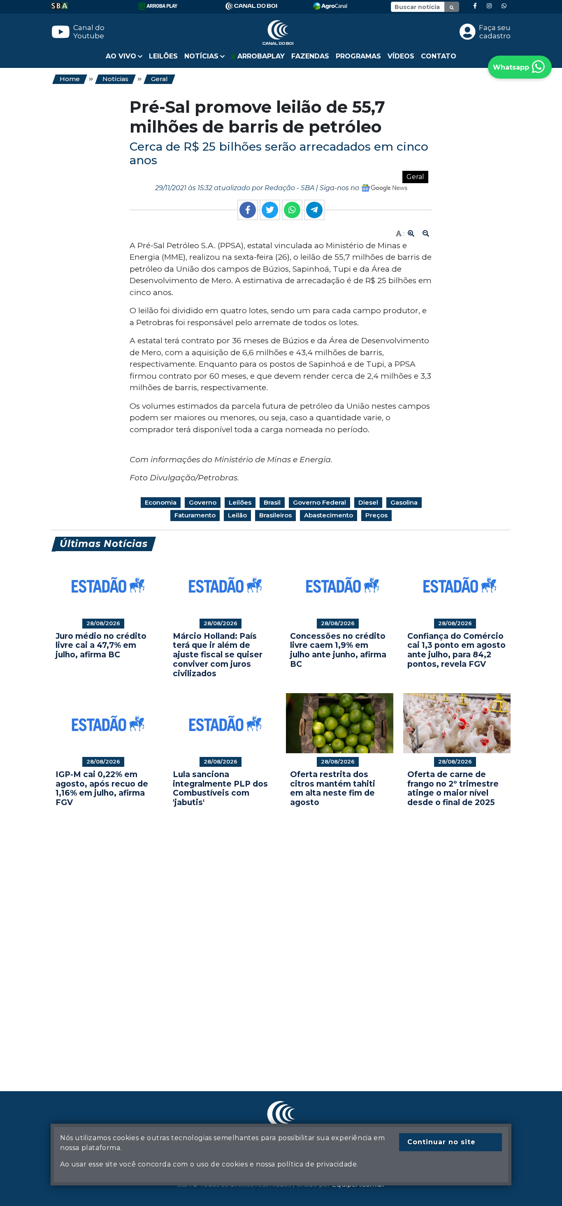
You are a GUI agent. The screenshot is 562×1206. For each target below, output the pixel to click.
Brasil (272, 502)
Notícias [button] (201, 56)
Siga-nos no (340, 188)
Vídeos (401, 56)
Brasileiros (275, 515)
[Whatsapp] (504, 6)
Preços (376, 515)
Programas (358, 56)
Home (70, 79)
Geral (159, 79)
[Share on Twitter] (270, 210)
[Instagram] (489, 6)
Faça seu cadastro (495, 31)
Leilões (163, 56)
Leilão (237, 515)
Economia (160, 502)
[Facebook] (475, 6)
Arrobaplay (260, 56)
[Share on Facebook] (247, 210)
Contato (438, 56)
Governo (202, 502)
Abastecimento (328, 515)
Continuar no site (441, 1142)
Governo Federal (319, 502)
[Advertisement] (281, 937)
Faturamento (195, 515)
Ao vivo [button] (121, 56)
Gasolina (404, 502)
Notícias (115, 79)
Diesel (368, 502)
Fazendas (310, 56)
